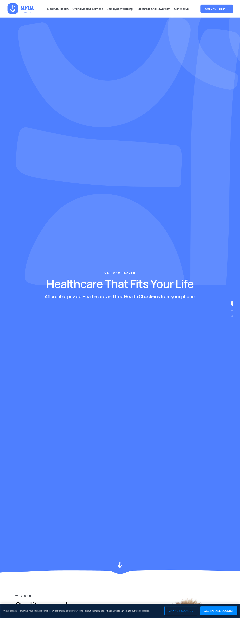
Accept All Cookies (218, 611)
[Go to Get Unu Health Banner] (232, 316)
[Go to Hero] (232, 303)
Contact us (181, 8)
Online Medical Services (87, 8)
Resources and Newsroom (153, 8)
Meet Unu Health (58, 8)
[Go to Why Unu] (232, 310)
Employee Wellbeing (119, 8)
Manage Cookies (180, 611)
